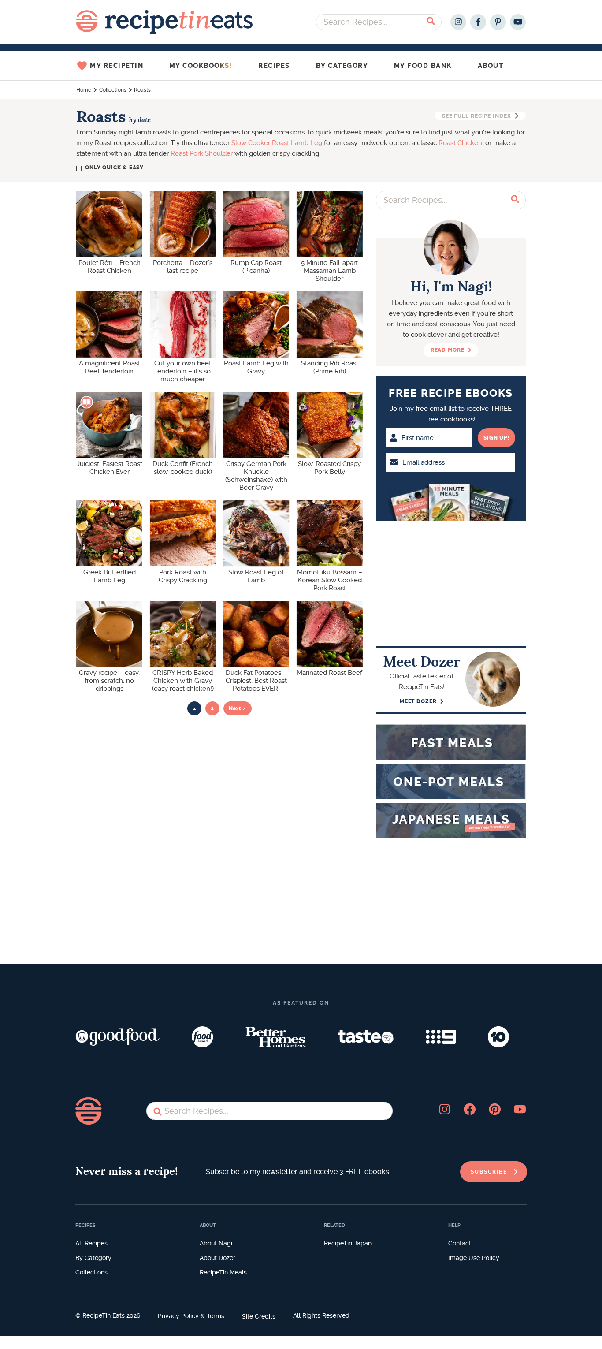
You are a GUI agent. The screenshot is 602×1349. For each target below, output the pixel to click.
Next (235, 708)
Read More (448, 350)
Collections (112, 90)
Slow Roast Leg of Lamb (256, 576)
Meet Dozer (418, 701)
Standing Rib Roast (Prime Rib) (329, 367)
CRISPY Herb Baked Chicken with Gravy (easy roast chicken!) (183, 681)
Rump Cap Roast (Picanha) (256, 267)
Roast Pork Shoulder (202, 153)
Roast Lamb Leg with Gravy (256, 367)
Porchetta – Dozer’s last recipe (182, 267)
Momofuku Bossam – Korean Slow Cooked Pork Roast (329, 580)
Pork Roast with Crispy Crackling (183, 576)
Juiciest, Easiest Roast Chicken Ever (109, 468)
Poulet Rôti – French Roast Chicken (109, 267)
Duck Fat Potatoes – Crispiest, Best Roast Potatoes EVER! (256, 681)
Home (83, 90)
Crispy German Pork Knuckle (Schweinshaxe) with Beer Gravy (256, 476)
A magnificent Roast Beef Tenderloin (109, 367)
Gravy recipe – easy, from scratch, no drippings (109, 681)
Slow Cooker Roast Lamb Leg (276, 143)
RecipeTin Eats (164, 22)
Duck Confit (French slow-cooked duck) (182, 468)
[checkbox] (111, 167)
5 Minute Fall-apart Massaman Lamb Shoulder (329, 271)
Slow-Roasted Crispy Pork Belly (329, 468)
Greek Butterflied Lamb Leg (109, 576)
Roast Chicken (460, 143)
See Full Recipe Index (476, 116)
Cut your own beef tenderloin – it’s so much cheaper (182, 371)
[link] (493, 1171)
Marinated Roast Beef (329, 673)
